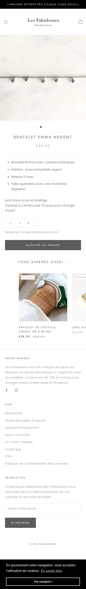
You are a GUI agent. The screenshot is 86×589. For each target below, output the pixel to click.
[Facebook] (6, 390)
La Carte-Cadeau (19, 442)
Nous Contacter (17, 435)
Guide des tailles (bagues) (25, 420)
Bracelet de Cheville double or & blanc (37, 329)
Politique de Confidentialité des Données (36, 463)
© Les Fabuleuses (43, 544)
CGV (8, 456)
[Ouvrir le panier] (80, 22)
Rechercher (14, 413)
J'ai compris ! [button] (43, 581)
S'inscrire (20, 523)
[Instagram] (16, 390)
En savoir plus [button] (51, 571)
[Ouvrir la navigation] (6, 22)
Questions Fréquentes (22, 427)
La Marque (13, 449)
